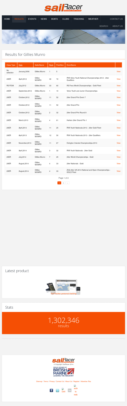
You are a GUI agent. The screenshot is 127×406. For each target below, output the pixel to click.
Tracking (79, 18)
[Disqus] (63, 227)
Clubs (65, 18)
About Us (68, 381)
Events (32, 18)
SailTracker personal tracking (63, 293)
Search (103, 26)
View (118, 71)
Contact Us (116, 18)
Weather (93, 18)
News (44, 18)
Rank (51, 65)
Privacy (52, 381)
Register (76, 381)
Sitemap (39, 381)
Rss (89, 381)
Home (7, 18)
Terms (46, 381)
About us (117, 26)
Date (20, 65)
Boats (54, 18)
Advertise (84, 381)
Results (19, 18)
